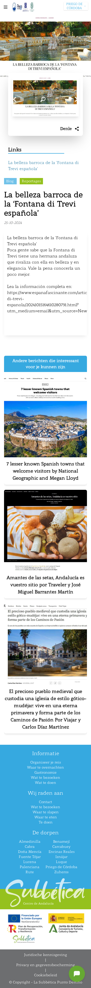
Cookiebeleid (45, 975)
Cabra (30, 847)
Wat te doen (45, 783)
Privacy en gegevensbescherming (45, 965)
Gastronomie (45, 772)
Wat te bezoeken (45, 777)
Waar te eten (45, 817)
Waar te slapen (46, 812)
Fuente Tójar (30, 857)
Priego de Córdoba (61, 867)
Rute (30, 872)
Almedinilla (29, 841)
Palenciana (29, 867)
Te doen (46, 822)
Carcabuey (61, 847)
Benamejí (61, 841)
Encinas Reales (62, 852)
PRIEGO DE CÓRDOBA (74, 6)
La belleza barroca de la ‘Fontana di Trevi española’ (43, 165)
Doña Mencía (29, 852)
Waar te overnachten (45, 767)
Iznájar (61, 857)
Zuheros (61, 872)
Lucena (29, 862)
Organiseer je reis (45, 762)
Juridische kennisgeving (45, 955)
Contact (45, 802)
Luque (61, 862)
